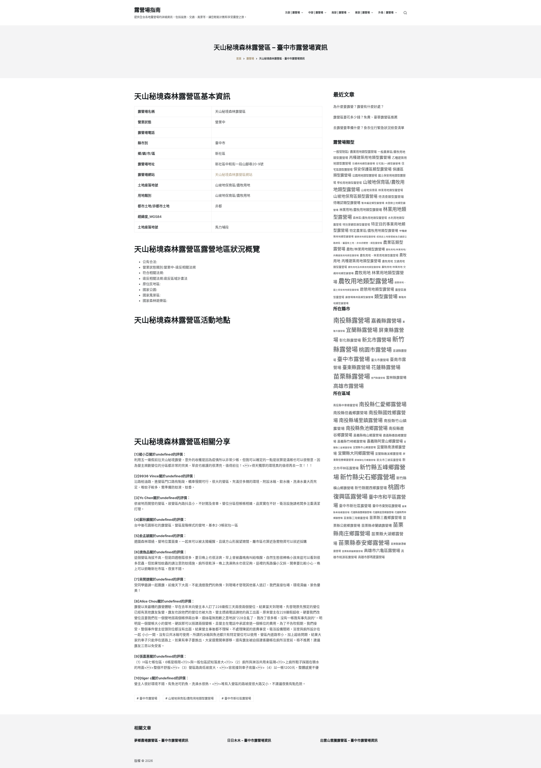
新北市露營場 (376, 340)
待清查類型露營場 (391, 197)
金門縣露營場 (378, 378)
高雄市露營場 (348, 386)
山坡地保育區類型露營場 (355, 196)
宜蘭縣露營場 (362, 330)
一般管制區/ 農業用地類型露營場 (355, 151)
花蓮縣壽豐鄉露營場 (361, 512)
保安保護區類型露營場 (373, 169)
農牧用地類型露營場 (365, 281)
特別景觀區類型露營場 (356, 224)
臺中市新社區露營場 (355, 506)
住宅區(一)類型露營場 (388, 163)
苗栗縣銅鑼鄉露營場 (352, 551)
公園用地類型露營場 (364, 175)
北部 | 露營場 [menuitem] (292, 12)
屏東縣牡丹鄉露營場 (365, 460)
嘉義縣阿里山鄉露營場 (385, 441)
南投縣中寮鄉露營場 (345, 405)
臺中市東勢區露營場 (386, 506)
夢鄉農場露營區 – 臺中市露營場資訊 (161, 740)
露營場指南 (147, 10)
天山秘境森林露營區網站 (233, 174)
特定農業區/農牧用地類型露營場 (374, 231)
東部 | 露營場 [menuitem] (362, 12)
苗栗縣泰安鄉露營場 (364, 542)
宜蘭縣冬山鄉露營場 (364, 447)
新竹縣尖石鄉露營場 (367, 477)
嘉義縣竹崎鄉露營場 (351, 441)
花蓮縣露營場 (385, 367)
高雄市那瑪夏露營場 (371, 557)
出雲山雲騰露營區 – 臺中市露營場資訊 (349, 740)
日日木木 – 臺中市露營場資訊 (249, 740)
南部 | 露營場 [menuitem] (339, 12)
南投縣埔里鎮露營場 (361, 420)
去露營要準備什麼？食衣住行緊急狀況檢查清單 (368, 128)
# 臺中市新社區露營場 (236, 698)
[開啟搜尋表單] (405, 12)
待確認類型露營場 (346, 203)
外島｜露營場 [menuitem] (385, 12)
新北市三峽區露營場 (389, 459)
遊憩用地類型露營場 (377, 289)
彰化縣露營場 (350, 340)
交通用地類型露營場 (363, 163)
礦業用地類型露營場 (365, 236)
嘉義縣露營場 (386, 321)
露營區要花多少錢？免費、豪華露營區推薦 (365, 117)
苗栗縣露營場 (351, 376)
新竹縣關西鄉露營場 (371, 488)
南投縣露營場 (351, 320)
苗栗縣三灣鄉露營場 (356, 518)
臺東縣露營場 (356, 367)
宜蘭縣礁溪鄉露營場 (388, 453)
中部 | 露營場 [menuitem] (315, 12)
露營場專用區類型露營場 (359, 297)
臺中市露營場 (353, 359)
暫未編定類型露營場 (372, 203)
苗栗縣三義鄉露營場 (385, 518)
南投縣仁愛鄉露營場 (383, 404)
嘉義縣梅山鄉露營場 (367, 435)
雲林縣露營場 (396, 377)
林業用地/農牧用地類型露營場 (360, 210)
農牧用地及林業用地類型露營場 (364, 267)
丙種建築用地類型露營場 (370, 157)
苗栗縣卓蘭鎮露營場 (376, 525)
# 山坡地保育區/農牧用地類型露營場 (189, 698)
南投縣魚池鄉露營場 (367, 428)
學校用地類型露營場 (349, 182)
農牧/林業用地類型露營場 (365, 249)
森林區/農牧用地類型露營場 (370, 217)
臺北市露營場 (380, 360)
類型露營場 (386, 296)
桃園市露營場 (375, 349)
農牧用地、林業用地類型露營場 (379, 255)
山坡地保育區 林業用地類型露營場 (382, 190)
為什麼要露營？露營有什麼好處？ (358, 106)
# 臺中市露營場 (147, 698)
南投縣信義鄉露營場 (350, 413)
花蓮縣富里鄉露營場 (383, 512)
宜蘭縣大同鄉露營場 (356, 453)
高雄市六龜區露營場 (382, 550)
